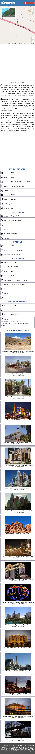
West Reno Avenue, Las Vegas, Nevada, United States (18, 442)
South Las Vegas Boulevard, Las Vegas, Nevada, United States (18, 396)
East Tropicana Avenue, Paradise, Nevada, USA (17, 488)
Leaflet (9, 43)
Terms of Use (20, 745)
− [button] (32, 40)
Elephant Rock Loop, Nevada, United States (17, 533)
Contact (33, 745)
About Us (14, 745)
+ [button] (32, 38)
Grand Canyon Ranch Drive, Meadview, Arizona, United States (18, 351)
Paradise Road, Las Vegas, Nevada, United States (18, 419)
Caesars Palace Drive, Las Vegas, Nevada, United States (18, 716)
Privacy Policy (27, 745)
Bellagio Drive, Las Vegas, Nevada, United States (18, 625)
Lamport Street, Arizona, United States (17, 374)
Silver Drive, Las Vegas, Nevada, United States (18, 739)
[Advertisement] (17, 62)
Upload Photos (30, 3)
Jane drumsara (19, 43)
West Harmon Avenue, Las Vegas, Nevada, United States (18, 556)
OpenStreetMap (31, 43)
